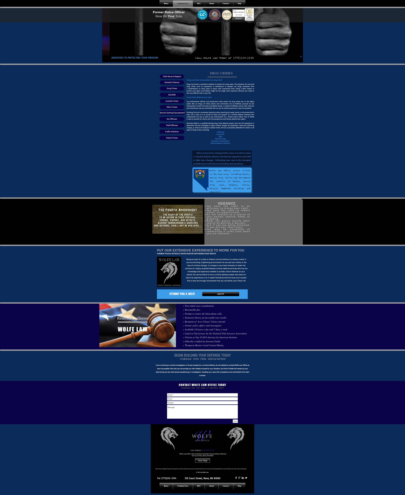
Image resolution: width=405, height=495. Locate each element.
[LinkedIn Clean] (243, 478)
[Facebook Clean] (236, 478)
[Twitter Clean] (246, 478)
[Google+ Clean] (239, 478)
